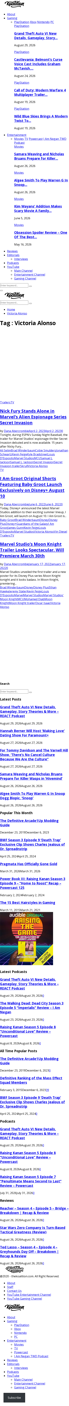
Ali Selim (5, 450)
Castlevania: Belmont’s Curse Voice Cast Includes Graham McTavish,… (38, 64)
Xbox (17, 1329)
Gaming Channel (25, 278)
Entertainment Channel (29, 275)
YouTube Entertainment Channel (29, 1295)
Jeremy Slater (18, 591)
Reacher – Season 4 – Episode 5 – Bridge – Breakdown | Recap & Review (34, 1210)
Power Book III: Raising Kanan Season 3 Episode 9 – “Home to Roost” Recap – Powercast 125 (32, 883)
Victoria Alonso (38, 466)
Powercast (21, 1352)
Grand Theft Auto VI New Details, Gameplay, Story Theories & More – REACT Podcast (29, 711)
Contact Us (14, 1291)
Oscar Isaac (42, 603)
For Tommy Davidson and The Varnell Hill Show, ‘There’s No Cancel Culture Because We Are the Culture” (34, 754)
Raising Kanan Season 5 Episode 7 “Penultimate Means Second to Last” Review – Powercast (30, 1181)
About (11, 14)
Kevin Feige (19, 454)
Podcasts (13, 263)
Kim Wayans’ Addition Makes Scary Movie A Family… (38, 208)
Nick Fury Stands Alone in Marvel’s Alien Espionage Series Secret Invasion (33, 416)
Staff (10, 1287)
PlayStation (21, 26)
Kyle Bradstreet (37, 454)
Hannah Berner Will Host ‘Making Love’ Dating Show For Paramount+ (32, 733)
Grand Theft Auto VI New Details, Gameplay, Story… (36, 35)
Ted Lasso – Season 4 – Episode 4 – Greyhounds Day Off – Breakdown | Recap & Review (29, 1251)
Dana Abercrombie (16, 431)
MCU (37, 458)
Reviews (12, 251)
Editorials (13, 255)
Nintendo (20, 1333)
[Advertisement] (34, 365)
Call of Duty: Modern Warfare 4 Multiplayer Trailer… (40, 92)
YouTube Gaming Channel (24, 1299)
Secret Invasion (44, 462)
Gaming (12, 18)
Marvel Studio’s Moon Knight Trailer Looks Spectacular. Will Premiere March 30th (32, 550)
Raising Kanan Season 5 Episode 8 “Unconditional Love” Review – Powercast (28, 1031)
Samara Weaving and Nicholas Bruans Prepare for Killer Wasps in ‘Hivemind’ (31, 776)
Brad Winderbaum (23, 450)
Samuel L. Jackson (22, 462)
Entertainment (16, 135)
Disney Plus (41, 587)
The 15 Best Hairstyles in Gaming (27, 902)
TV (12, 402)
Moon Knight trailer (22, 603)
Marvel (18, 595)
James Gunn (16, 528)
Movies (19, 147)
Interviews (21, 259)
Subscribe (14, 1398)
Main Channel (23, 271)
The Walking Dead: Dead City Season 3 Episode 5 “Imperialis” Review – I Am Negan (32, 1007)
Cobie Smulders (45, 450)
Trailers (5, 402)
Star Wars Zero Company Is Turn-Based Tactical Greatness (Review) (32, 1229)
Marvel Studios (24, 458)
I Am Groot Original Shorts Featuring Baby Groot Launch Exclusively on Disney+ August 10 (32, 487)
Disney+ (11, 524)
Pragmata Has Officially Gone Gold (28, 864)
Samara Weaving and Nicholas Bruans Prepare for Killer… (39, 156)
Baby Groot (7, 520)
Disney (43, 520)
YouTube (13, 267)
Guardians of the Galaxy (32, 524)
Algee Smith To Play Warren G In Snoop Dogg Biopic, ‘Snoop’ (32, 795)
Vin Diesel (60, 532)
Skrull (24, 466)
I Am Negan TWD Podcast (31, 1356)
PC (16, 1337)
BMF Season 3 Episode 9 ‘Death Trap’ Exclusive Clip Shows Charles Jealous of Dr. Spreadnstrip (32, 844)
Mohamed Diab (34, 599)
